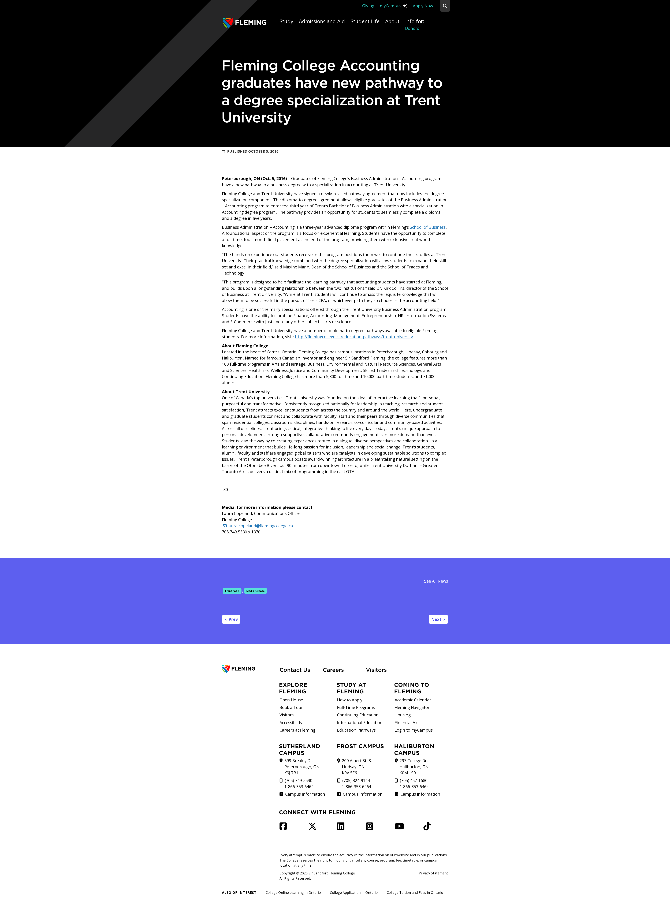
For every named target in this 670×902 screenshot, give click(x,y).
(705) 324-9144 (356, 780)
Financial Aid (407, 722)
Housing (403, 715)
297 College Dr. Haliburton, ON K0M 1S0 (414, 767)
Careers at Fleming (297, 730)
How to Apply (349, 700)
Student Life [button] (365, 21)
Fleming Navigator (412, 707)
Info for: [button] (414, 24)
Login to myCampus (414, 730)
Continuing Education (358, 715)
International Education (359, 722)
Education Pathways (356, 730)
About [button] (392, 21)
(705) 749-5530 (298, 780)
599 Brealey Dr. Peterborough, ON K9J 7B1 (301, 767)
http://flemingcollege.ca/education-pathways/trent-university (354, 336)
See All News (436, 581)
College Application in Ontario (354, 892)
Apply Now (423, 6)
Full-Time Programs (356, 707)
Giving (368, 6)
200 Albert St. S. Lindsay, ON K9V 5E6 (357, 767)
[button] (445, 6)
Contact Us (295, 669)
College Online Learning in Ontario (293, 892)
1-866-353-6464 (299, 786)
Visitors (376, 669)
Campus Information (305, 794)
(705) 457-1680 (413, 780)
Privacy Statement (433, 873)
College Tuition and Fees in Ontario (415, 892)
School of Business (428, 227)
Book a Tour (291, 707)
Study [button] (286, 21)
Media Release (255, 591)
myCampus (390, 6)
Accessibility (291, 722)
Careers (342, 669)
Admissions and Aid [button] (322, 21)
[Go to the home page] (244, 23)
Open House (291, 700)
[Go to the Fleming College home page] (248, 669)
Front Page (232, 591)
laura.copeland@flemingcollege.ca (260, 526)
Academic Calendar (413, 700)
